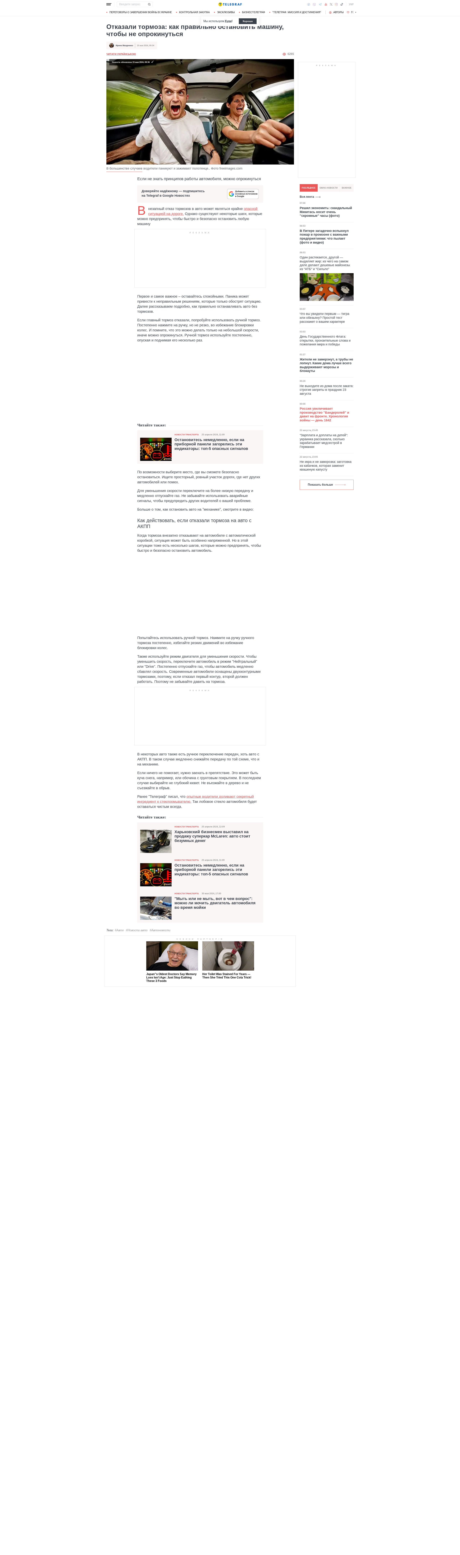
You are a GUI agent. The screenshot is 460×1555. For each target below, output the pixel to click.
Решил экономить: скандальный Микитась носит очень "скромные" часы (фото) (326, 211)
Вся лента (307, 196)
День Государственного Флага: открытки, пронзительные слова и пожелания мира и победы (325, 340)
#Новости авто (137, 930)
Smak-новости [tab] (328, 188)
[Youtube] (326, 4)
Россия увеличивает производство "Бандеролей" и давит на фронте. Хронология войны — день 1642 (324, 414)
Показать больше (320, 484)
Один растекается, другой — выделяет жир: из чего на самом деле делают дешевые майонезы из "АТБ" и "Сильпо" (325, 263)
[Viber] (314, 4)
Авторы (338, 12)
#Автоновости (160, 930)
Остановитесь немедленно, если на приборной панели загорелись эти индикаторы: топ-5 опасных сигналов (211, 444)
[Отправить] (149, 4)
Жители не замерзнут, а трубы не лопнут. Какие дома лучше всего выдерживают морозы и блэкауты (326, 365)
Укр (351, 4)
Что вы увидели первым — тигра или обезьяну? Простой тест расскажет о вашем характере (324, 317)
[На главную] (230, 4)
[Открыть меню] (109, 4)
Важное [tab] (346, 188)
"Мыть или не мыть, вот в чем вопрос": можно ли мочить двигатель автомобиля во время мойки (215, 903)
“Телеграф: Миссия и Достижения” (296, 12)
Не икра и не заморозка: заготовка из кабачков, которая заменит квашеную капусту (325, 465)
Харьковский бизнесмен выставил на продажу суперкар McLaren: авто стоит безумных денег (212, 836)
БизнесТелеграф (253, 12)
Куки (228, 21)
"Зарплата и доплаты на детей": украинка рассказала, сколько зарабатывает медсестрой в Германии (324, 441)
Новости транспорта (186, 435)
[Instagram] (336, 4)
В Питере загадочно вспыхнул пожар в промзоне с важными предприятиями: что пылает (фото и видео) (324, 236)
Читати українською (121, 54)
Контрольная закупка (194, 12)
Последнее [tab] (309, 188)
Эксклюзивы (226, 12)
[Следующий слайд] (355, 12)
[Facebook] (308, 4)
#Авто (119, 930)
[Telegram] (320, 4)
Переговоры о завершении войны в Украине (140, 12)
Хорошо (248, 21)
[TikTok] (342, 4)
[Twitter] (331, 4)
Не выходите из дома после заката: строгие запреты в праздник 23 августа (326, 389)
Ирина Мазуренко (124, 45)
